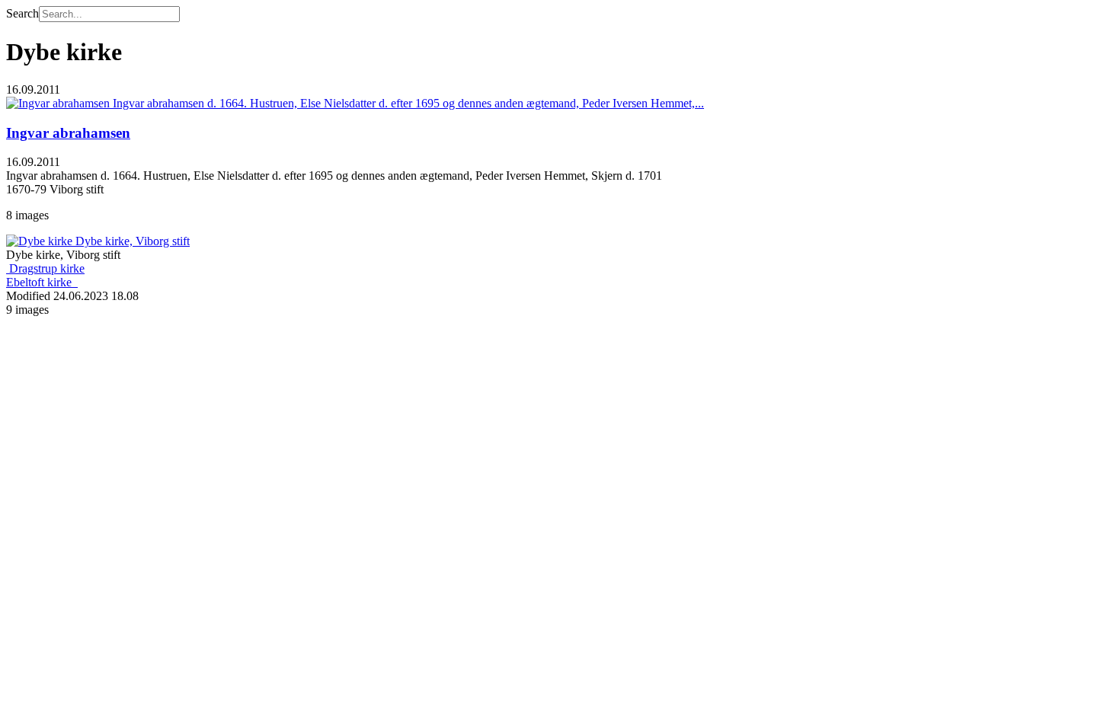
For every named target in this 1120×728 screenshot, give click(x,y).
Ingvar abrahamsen (68, 133)
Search (22, 13)
